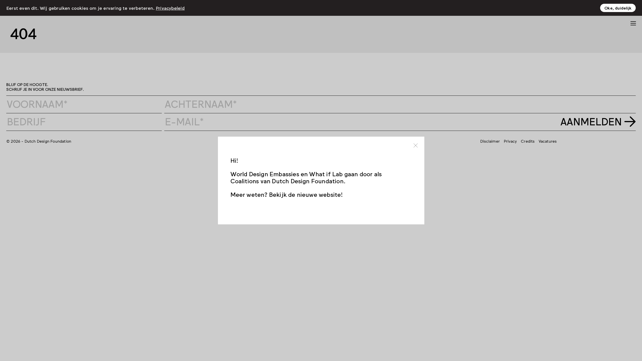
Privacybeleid (170, 8)
